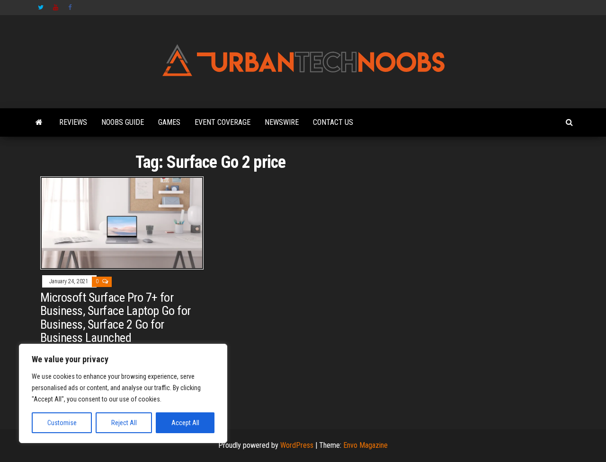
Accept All (185, 423)
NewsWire (282, 122)
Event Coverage (222, 122)
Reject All (124, 423)
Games (169, 122)
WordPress (296, 445)
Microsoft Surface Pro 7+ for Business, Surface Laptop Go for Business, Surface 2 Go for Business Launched (115, 317)
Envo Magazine (365, 445)
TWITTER (40, 7)
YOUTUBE (55, 7)
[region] (123, 393)
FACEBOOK (71, 7)
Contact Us (333, 122)
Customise (62, 423)
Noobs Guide (122, 122)
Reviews (73, 122)
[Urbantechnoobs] (39, 122)
